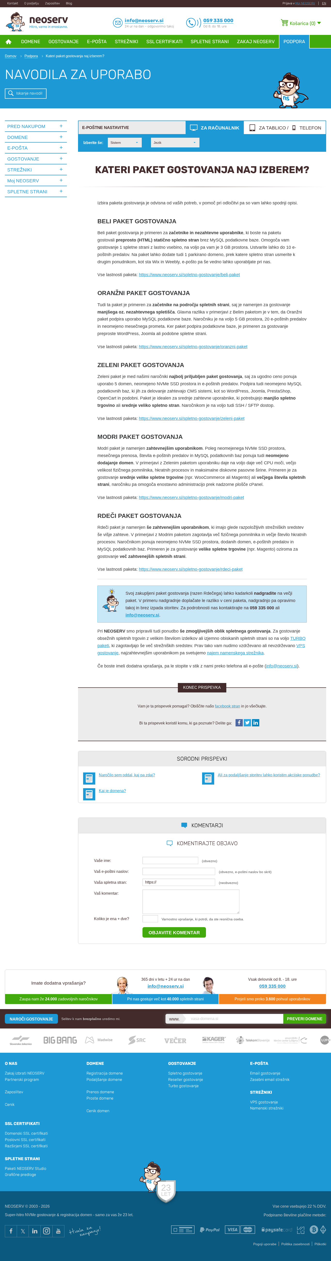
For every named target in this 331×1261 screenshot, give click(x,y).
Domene (30, 41)
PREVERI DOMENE (305, 1019)
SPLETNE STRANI (27, 191)
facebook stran (227, 706)
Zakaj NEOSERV (256, 41)
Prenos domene (100, 1092)
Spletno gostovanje (185, 1073)
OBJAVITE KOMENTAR (174, 932)
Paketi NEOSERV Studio (25, 1168)
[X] (23, 1231)
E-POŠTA (17, 148)
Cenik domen (98, 1110)
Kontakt (12, 3)
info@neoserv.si (281, 665)
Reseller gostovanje (185, 1079)
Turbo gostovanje (183, 1086)
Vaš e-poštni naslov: (111, 871)
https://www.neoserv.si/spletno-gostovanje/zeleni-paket (191, 418)
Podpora (294, 41)
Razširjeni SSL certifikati (26, 1146)
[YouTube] (58, 1231)
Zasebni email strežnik (270, 1079)
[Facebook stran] (11, 1231)
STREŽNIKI (19, 169)
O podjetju (31, 3)
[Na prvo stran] (8, 41)
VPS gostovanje (264, 1102)
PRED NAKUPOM (26, 126)
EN (324, 3)
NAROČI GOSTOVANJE (31, 1019)
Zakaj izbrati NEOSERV (24, 1073)
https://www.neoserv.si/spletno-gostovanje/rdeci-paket (191, 569)
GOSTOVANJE (23, 158)
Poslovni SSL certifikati (25, 1139)
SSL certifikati (164, 41)
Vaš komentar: (106, 893)
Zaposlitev (52, 3)
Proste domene (100, 1098)
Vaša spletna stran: (110, 882)
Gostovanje (63, 41)
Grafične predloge (20, 1174)
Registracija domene (105, 1073)
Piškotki (320, 1244)
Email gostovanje (265, 1073)
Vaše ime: (102, 861)
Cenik (10, 1104)
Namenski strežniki (267, 1108)
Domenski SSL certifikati (26, 1133)
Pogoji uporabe (264, 1244)
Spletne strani (210, 41)
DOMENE (17, 137)
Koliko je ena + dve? (111, 919)
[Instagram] (46, 1231)
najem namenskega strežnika (235, 652)
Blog (69, 3)
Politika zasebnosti (295, 1244)
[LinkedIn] (34, 1231)
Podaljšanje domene (104, 1079)
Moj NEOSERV (305, 3)
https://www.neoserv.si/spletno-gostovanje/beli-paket (189, 274)
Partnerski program (22, 1079)
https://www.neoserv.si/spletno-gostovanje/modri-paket (191, 497)
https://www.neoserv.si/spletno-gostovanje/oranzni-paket (193, 346)
